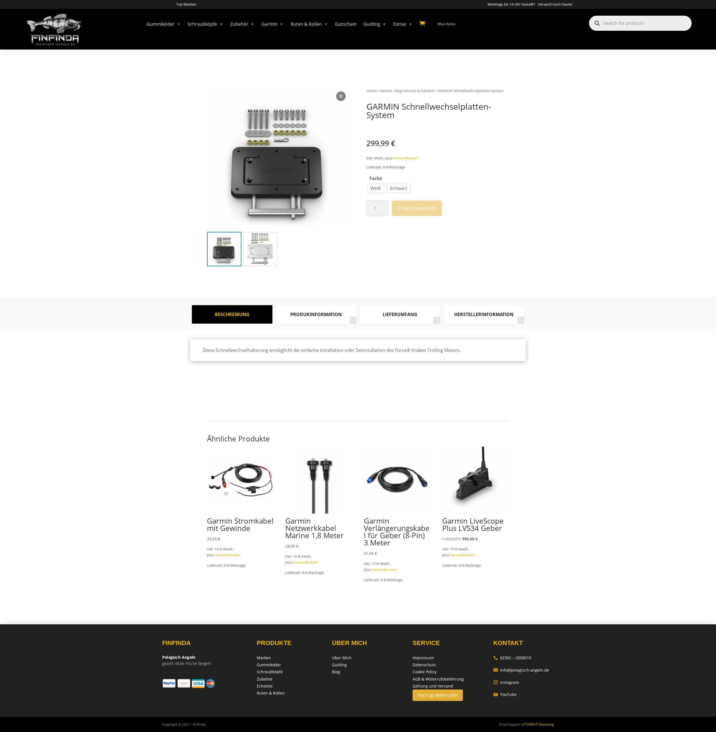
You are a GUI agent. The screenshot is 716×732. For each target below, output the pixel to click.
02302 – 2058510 (512, 657)
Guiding (372, 24)
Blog (336, 671)
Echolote (265, 686)
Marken (264, 657)
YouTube (505, 694)
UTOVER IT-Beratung (537, 724)
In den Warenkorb (417, 208)
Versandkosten (405, 158)
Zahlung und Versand (433, 686)
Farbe (375, 178)
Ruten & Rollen (306, 24)
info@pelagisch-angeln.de (521, 670)
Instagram (506, 682)
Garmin (269, 24)
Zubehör (239, 24)
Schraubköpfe (202, 24)
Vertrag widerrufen (438, 695)
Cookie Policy (425, 671)
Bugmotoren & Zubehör (415, 90)
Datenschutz (424, 664)
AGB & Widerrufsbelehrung (438, 679)
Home (371, 90)
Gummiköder (161, 24)
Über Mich (342, 657)
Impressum (423, 657)
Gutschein (346, 24)
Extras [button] (399, 24)
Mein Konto (446, 24)
